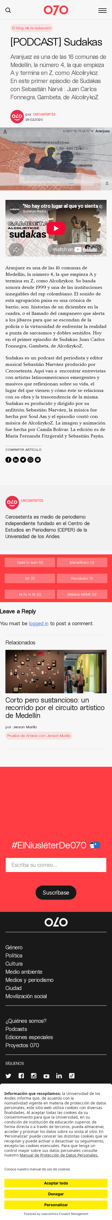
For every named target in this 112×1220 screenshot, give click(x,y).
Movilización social (26, 996)
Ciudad (13, 988)
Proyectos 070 (22, 1045)
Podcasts (16, 1029)
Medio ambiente (23, 971)
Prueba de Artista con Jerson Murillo (38, 735)
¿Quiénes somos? (25, 1020)
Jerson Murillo (25, 726)
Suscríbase (56, 892)
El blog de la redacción (31, 27)
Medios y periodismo (29, 979)
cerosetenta (44, 113)
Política (13, 955)
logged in (38, 623)
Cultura (14, 963)
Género (13, 947)
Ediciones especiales (29, 1037)
